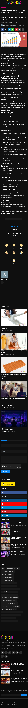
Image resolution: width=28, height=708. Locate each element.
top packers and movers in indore (9, 583)
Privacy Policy (14, 704)
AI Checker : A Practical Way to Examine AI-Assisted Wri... (12, 327)
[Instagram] (9, 652)
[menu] (1, 2)
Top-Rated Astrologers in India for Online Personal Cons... (19, 679)
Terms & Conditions (5, 704)
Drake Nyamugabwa (14, 525)
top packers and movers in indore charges (10, 589)
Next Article (13, 232)
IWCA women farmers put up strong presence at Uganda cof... (19, 530)
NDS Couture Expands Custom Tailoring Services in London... (14, 351)
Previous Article (14, 226)
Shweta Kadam (4, 279)
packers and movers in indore (13, 568)
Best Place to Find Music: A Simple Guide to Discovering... (18, 664)
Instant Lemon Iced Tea (7, 405)
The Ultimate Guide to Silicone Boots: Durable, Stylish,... (18, 671)
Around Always (13, 547)
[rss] (6, 656)
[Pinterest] (20, 652)
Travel (3, 568)
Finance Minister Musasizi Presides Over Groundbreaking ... (19, 538)
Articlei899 (12, 666)
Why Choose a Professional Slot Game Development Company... (11, 428)
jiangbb (2, 378)
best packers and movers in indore (9, 586)
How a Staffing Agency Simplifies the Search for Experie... (13, 399)
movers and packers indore (7, 577)
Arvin (2, 401)
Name (2, 443)
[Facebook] (2, 652)
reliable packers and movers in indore (9, 594)
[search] (26, 2)
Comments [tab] (4, 439)
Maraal (2, 330)
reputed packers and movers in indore (10, 620)
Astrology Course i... (14, 681)
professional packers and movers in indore (11, 606)
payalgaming (13, 554)
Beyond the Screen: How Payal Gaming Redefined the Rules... (17, 552)
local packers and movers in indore (9, 600)
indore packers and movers (7, 580)
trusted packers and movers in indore (9, 591)
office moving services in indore (8, 618)
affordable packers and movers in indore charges (12, 612)
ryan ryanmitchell (4, 431)
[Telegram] (17, 652)
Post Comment (5, 471)
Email (2, 449)
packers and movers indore (7, 574)
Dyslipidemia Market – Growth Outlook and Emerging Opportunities (14, 228)
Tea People (3, 407)
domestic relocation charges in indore (9, 603)
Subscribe (24, 695)
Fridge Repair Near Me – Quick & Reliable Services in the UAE (14, 234)
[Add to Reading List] (23, 29)
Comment (3, 455)
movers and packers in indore (8, 571)
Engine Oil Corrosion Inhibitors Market (13, 218)
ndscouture (3, 354)
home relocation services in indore (9, 609)
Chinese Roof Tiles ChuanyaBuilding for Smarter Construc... (13, 375)
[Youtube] (13, 652)
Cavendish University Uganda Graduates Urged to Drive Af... (17, 523)
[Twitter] (6, 652)
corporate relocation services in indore (10, 597)
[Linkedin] (2, 656)
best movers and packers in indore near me (11, 615)
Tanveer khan (13, 673)
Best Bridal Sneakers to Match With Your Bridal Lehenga (19, 545)
